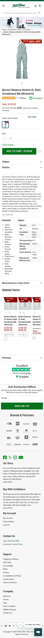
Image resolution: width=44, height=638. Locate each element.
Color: (9, 118)
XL (34, 338)
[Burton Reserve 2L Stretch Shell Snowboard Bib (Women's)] (10, 303)
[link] (22, 22)
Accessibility (8, 566)
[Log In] (35, 6)
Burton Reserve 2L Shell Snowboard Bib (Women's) (24, 321)
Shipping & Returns (10, 559)
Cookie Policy (8, 579)
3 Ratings (22, 98)
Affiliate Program (9, 609)
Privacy (6, 572)
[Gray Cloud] (6, 312)
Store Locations (9, 606)
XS (6, 335)
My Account (8, 518)
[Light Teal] (9, 312)
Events (6, 599)
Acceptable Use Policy (12, 576)
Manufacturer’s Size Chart (15, 283)
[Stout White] (34, 312)
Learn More (7, 482)
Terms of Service (10, 582)
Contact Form (17, 544)
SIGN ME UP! (22, 406)
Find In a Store (8, 144)
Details (5, 167)
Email (4, 398)
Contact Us (7, 613)
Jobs (5, 603)
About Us (7, 596)
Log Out (6, 525)
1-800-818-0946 (13, 541)
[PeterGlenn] (21, 5)
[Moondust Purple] (23, 312)
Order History (8, 521)
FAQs (5, 569)
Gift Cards (7, 562)
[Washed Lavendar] (20, 312)
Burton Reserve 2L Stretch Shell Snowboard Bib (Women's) (10, 321)
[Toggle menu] (5, 5)
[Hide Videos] (22, 162)
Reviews (6, 357)
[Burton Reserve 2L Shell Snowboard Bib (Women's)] (25, 303)
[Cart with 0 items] (40, 6)
